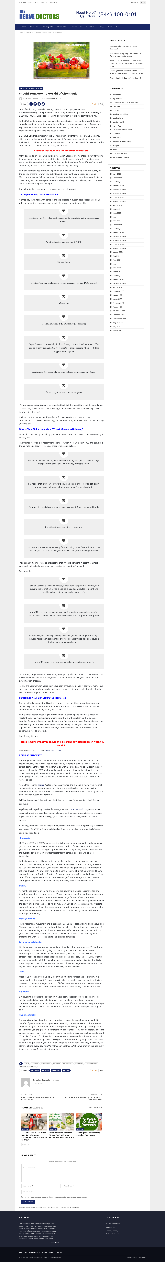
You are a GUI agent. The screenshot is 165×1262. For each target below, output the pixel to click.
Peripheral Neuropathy (122, 141)
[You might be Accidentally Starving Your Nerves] (89, 1121)
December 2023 (119, 283)
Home (23, 27)
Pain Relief (117, 138)
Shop (110, 27)
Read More (55, 1242)
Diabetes (116, 106)
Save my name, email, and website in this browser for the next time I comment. (55, 1197)
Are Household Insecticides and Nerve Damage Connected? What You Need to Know (126, 63)
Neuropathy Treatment (122, 130)
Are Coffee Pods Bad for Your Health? (125, 78)
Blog (101, 27)
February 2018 (118, 291)
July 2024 (117, 256)
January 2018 (118, 295)
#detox (26, 1063)
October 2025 (118, 197)
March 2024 (117, 272)
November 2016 (119, 311)
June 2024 (117, 260)
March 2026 (117, 178)
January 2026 (118, 186)
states (41, 785)
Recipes (116, 145)
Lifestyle (25, 1129)
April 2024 (117, 268)
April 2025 (117, 221)
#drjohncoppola (67, 1063)
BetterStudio (142, 1258)
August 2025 (118, 205)
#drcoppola (56, 1063)
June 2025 (117, 213)
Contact (119, 27)
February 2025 (118, 229)
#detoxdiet (34, 1063)
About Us (44, 3)
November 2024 (119, 240)
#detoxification (46, 1063)
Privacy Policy (34, 1252)
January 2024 (118, 279)
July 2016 (116, 326)
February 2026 (118, 182)
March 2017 (117, 299)
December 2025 (119, 189)
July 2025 (116, 209)
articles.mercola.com (53, 750)
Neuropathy (48, 27)
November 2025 (119, 193)
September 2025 (119, 201)
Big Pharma (117, 98)
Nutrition (23, 88)
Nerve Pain (117, 126)
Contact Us (53, 3)
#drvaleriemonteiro (91, 1063)
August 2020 (118, 287)
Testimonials (77, 27)
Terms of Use (47, 1252)
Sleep (115, 149)
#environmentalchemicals (28, 1066)
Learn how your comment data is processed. (64, 1207)
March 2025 (117, 225)
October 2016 (118, 315)
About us (23, 1252)
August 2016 (118, 322)
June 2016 (117, 330)
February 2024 (119, 275)
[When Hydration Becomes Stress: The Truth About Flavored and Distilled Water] (61, 1121)
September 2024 (119, 248)
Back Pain (117, 95)
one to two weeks (77, 809)
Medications (118, 118)
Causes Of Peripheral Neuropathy (126, 102)
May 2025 (117, 217)
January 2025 (118, 232)
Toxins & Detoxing (36, 88)
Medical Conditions (121, 114)
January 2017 (118, 307)
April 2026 (117, 174)
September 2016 (119, 319)
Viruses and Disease (121, 157)
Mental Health (118, 122)
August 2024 (118, 252)
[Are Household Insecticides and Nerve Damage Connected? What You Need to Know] (34, 1121)
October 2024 (118, 244)
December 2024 (119, 236)
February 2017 (118, 303)
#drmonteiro (79, 1063)
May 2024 (117, 264)
